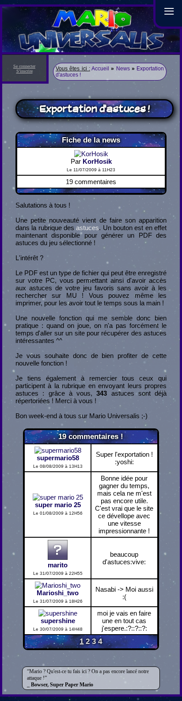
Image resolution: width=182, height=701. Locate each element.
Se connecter (24, 66)
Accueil (100, 68)
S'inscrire (24, 71)
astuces (87, 227)
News (123, 68)
